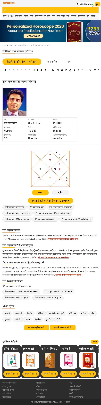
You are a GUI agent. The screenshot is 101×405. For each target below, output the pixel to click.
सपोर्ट (71, 393)
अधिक (94, 341)
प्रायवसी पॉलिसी (75, 386)
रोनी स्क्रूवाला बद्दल (37, 207)
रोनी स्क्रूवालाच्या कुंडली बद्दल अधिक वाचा (63, 239)
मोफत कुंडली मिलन (9, 383)
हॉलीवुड (40, 313)
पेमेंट (70, 383)
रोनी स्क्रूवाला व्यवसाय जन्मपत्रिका (17, 213)
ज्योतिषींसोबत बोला (84, 4)
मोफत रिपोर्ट (38, 16)
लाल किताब (61, 16)
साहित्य (83, 313)
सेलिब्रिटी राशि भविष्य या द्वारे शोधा (22, 61)
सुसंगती (73, 16)
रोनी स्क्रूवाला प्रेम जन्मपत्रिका (60, 207)
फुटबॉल (48, 319)
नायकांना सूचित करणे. (36, 327)
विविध (93, 16)
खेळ (92, 313)
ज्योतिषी (17, 319)
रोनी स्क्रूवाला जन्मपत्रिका (14, 207)
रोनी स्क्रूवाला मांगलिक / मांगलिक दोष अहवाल (21, 291)
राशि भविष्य (18, 16)
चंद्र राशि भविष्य (8, 390)
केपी (68, 16)
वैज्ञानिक (38, 319)
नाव (68, 61)
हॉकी (58, 319)
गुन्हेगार (7, 319)
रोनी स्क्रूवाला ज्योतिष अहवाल (45, 219)
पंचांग (53, 16)
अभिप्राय (39, 386)
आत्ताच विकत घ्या (11, 373)
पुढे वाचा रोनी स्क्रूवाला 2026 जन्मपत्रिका (53, 257)
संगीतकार (72, 313)
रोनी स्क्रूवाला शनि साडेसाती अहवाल (58, 291)
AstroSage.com (63, 402)
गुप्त (31, 16)
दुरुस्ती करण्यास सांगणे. (63, 327)
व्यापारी (7, 313)
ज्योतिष (26, 16)
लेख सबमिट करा (41, 390)
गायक (28, 319)
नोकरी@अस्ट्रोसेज (76, 397)
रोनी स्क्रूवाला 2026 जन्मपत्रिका (17, 219)
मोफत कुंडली (7, 386)
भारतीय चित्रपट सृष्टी (56, 313)
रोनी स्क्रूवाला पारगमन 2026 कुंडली (48, 297)
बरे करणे (47, 16)
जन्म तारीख (52, 61)
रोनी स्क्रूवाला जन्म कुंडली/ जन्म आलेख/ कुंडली (53, 213)
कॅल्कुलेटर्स (81, 16)
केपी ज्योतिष (6, 393)
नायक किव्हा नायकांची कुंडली (18, 45)
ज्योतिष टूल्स (40, 383)
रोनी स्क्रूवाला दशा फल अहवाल (16, 297)
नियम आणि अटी (74, 390)
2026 (10, 16)
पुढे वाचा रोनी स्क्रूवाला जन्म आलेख (68, 275)
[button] (7, 31)
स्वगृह (4, 16)
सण (88, 16)
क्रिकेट (30, 313)
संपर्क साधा (39, 393)
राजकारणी (18, 313)
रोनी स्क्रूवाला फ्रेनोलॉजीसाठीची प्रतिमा (76, 219)
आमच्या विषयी (40, 397)
